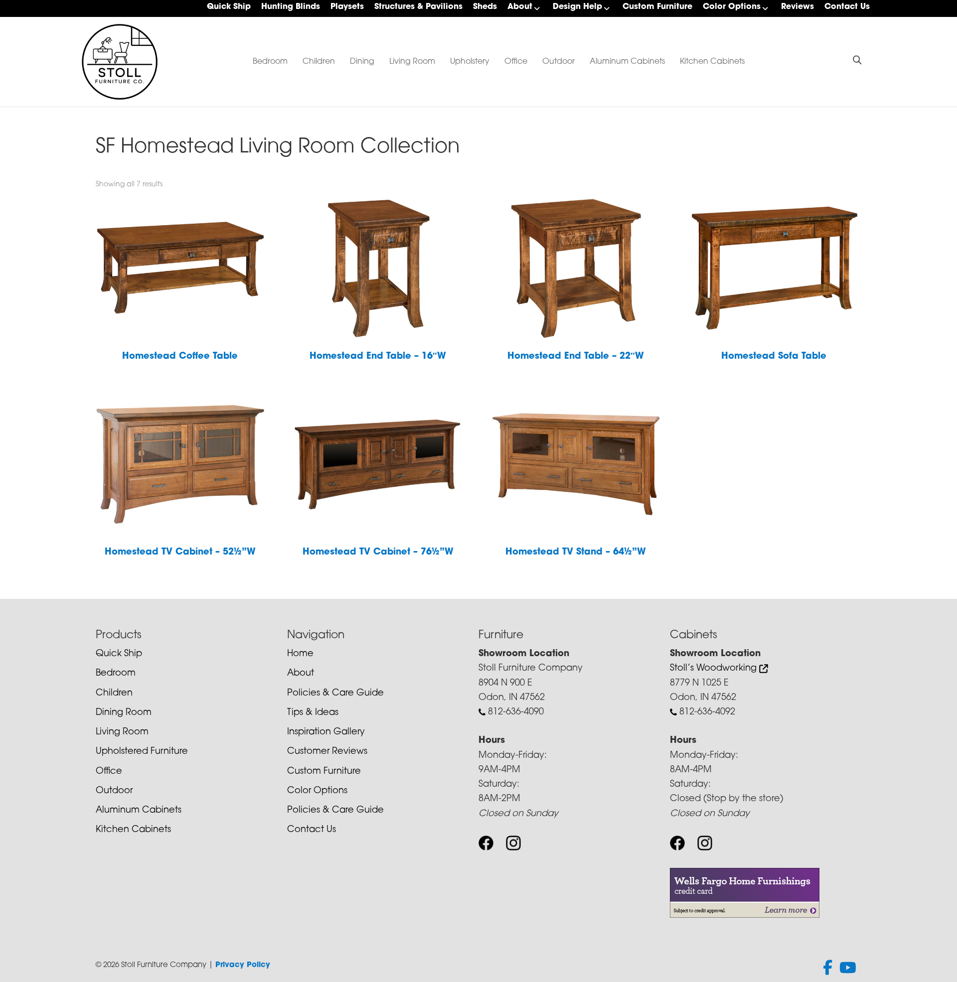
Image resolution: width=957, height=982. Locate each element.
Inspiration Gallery (326, 732)
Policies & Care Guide (335, 693)
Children (319, 62)
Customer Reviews (327, 751)
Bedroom (270, 62)
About (519, 7)
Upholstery (469, 62)
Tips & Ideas (312, 712)
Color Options (732, 7)
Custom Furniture (657, 7)
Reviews (797, 7)
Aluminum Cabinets (627, 62)
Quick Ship (229, 7)
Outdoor (558, 62)
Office (515, 62)
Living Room (412, 62)
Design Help (577, 7)
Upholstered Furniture (142, 751)
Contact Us (847, 7)
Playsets (347, 7)
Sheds (485, 7)
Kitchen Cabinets (712, 62)
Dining (362, 62)
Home (300, 654)
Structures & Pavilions (418, 7)
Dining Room (124, 712)
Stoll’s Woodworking (714, 668)
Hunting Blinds (290, 7)
